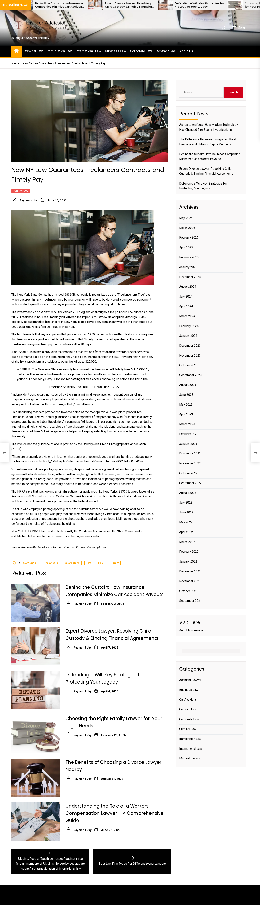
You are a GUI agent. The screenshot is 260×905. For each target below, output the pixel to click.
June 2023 (186, 394)
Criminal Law (33, 51)
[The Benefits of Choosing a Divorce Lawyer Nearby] (35, 778)
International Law (88, 51)
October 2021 (188, 591)
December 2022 (190, 453)
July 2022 (185, 503)
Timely (114, 562)
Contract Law (166, 51)
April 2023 (186, 414)
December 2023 (190, 345)
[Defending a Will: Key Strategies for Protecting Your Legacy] (122, 5)
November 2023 (190, 355)
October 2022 (188, 473)
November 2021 (190, 581)
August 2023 (187, 385)
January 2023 (188, 444)
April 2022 (186, 532)
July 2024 (185, 296)
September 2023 (190, 375)
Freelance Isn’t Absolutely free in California (40, 496)
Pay (100, 562)
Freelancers (50, 562)
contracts (29, 562)
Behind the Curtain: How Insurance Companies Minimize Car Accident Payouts (209, 156)
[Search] (223, 27)
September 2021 (190, 601)
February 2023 (189, 434)
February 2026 (189, 238)
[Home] (16, 51)
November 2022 (190, 463)
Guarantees (72, 562)
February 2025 (189, 257)
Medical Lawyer (189, 758)
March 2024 (187, 316)
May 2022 (186, 522)
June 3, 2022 (111, 387)
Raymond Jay (29, 200)
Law (88, 562)
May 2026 (186, 218)
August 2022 (187, 493)
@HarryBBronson (54, 379)
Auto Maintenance (191, 630)
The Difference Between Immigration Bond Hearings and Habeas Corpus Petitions (207, 142)
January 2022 (188, 561)
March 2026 (187, 228)
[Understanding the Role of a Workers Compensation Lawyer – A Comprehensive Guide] (35, 821)
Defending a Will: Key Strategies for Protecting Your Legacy (156, 5)
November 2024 (190, 277)
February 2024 (189, 326)
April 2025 (186, 247)
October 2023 (188, 365)
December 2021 (190, 571)
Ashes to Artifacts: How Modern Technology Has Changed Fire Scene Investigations (208, 127)
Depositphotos (97, 547)
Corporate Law (141, 51)
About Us (186, 51)
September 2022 (190, 483)
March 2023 (187, 424)
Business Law (115, 51)
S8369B (69, 294)
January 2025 (188, 267)
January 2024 (188, 336)
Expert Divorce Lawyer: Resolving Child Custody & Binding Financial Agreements (85, 5)
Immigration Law (59, 51)
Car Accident (187, 699)
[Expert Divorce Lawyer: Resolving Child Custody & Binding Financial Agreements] (52, 5)
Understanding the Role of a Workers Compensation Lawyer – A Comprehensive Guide (114, 813)
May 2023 (186, 404)
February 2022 (189, 552)
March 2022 (187, 542)
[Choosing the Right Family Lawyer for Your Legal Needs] (192, 5)
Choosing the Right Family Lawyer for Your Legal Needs (225, 5)
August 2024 (187, 287)
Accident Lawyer (190, 680)
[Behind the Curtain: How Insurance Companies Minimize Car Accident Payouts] (35, 603)
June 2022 (186, 512)
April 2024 (186, 306)
